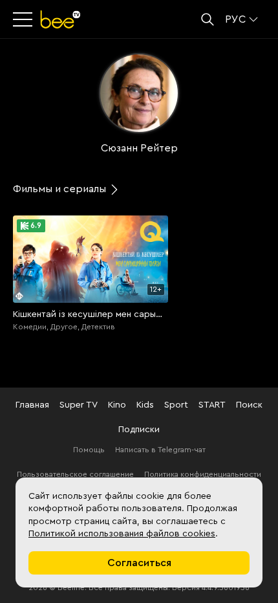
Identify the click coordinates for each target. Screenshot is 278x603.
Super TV (78, 405)
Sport (176, 405)
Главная (32, 405)
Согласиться (139, 563)
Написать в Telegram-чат (160, 450)
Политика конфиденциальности (202, 474)
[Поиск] (207, 19)
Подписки (139, 429)
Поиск (249, 405)
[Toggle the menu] (24, 19)
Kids (145, 405)
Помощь (89, 450)
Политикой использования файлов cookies (121, 533)
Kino (117, 405)
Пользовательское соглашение (75, 474)
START (212, 405)
